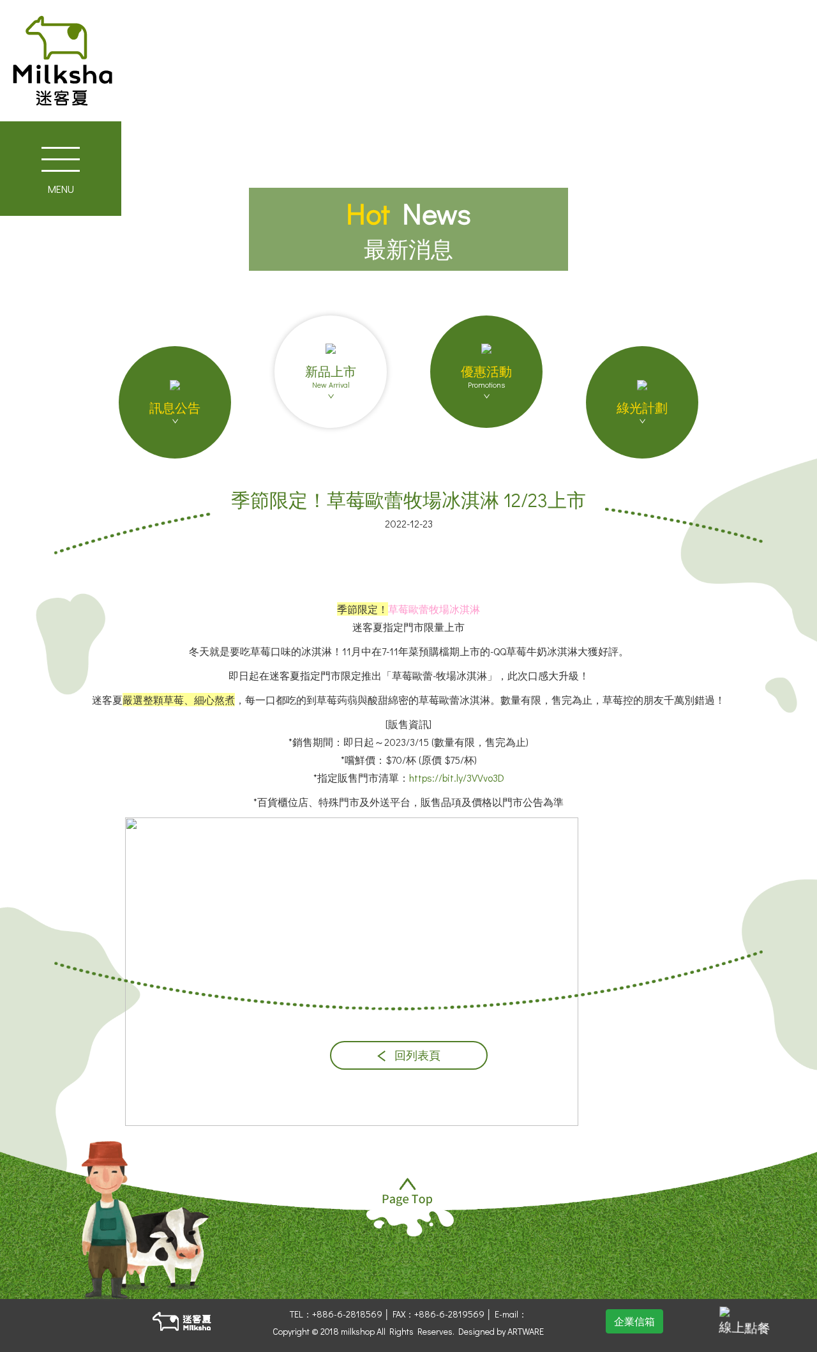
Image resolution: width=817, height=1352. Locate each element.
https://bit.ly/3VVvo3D (456, 777)
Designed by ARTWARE (501, 1331)
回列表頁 (416, 1055)
